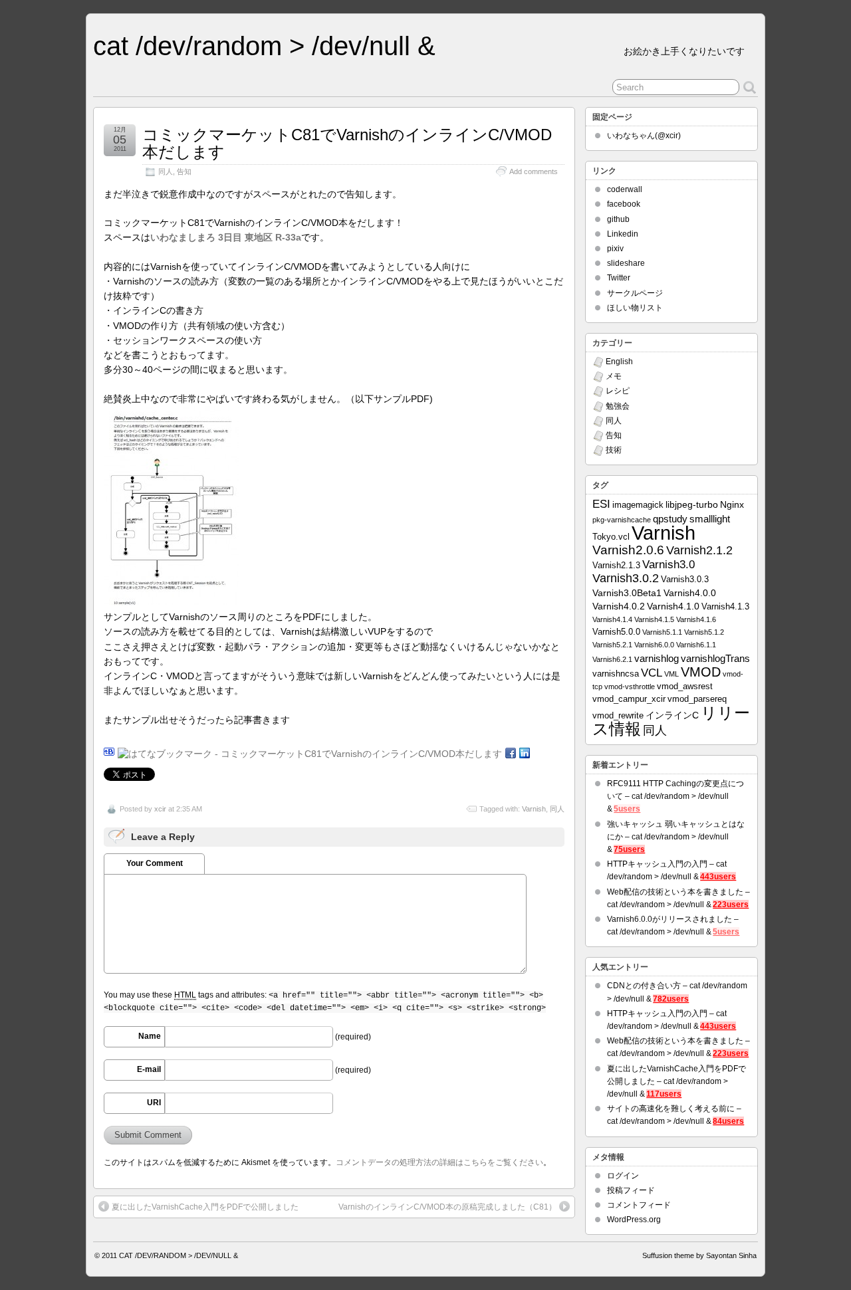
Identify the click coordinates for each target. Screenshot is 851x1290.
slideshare (626, 263)
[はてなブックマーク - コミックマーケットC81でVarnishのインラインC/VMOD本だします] (310, 753)
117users (663, 1094)
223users (731, 904)
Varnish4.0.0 (690, 593)
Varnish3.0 (668, 564)
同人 (165, 171)
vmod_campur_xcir (629, 699)
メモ (614, 376)
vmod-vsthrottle (629, 687)
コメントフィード (639, 1205)
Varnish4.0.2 (618, 606)
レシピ (618, 390)
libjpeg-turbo (692, 504)
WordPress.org (634, 1219)
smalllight (709, 518)
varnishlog (656, 658)
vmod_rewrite (618, 715)
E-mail (149, 1069)
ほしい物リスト (635, 307)
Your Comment (154, 863)
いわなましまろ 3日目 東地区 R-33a (225, 237)
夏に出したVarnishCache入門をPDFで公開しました (205, 1207)
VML (671, 674)
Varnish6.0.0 (654, 645)
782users (671, 999)
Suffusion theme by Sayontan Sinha (699, 1255)
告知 (184, 171)
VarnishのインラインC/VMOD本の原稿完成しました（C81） (447, 1207)
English (619, 361)
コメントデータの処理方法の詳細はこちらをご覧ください (439, 1162)
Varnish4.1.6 (696, 619)
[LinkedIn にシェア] (524, 753)
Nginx (732, 504)
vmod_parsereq (697, 699)
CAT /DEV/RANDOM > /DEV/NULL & (178, 1255)
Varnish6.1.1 (696, 645)
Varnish (534, 809)
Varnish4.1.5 (654, 619)
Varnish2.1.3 (616, 565)
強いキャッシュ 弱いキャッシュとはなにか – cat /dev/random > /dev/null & (676, 836)
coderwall (624, 189)
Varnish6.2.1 (612, 659)
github (618, 219)
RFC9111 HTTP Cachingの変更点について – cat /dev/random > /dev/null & (675, 796)
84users (728, 1121)
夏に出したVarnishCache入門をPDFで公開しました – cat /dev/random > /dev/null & (676, 1081)
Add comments (533, 171)
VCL (651, 673)
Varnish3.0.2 (625, 578)
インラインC (672, 715)
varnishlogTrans (715, 658)
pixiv (615, 248)
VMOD (701, 672)
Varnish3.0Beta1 (627, 593)
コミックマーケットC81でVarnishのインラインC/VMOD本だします (347, 143)
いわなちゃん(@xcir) (644, 135)
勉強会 (618, 406)
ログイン (623, 1175)
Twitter (618, 277)
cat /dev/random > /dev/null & (264, 45)
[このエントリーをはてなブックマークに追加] (109, 753)
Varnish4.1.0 (673, 606)
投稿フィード (631, 1190)
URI (154, 1102)
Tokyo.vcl (611, 537)
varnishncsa (615, 674)
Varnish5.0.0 (616, 632)
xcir (160, 809)
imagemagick (638, 505)
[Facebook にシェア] (510, 753)
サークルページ (635, 293)
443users (718, 876)
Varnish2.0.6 (628, 550)
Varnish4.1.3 (725, 606)
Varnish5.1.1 (662, 632)
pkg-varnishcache (621, 520)
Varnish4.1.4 (612, 619)
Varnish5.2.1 (612, 645)
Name (149, 1036)
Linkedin (622, 234)
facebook (623, 204)
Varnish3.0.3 (685, 579)
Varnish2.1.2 (699, 550)
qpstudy (670, 518)
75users (629, 849)
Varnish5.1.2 (704, 632)
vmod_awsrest (685, 686)
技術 (614, 450)
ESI (601, 503)
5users (627, 808)
